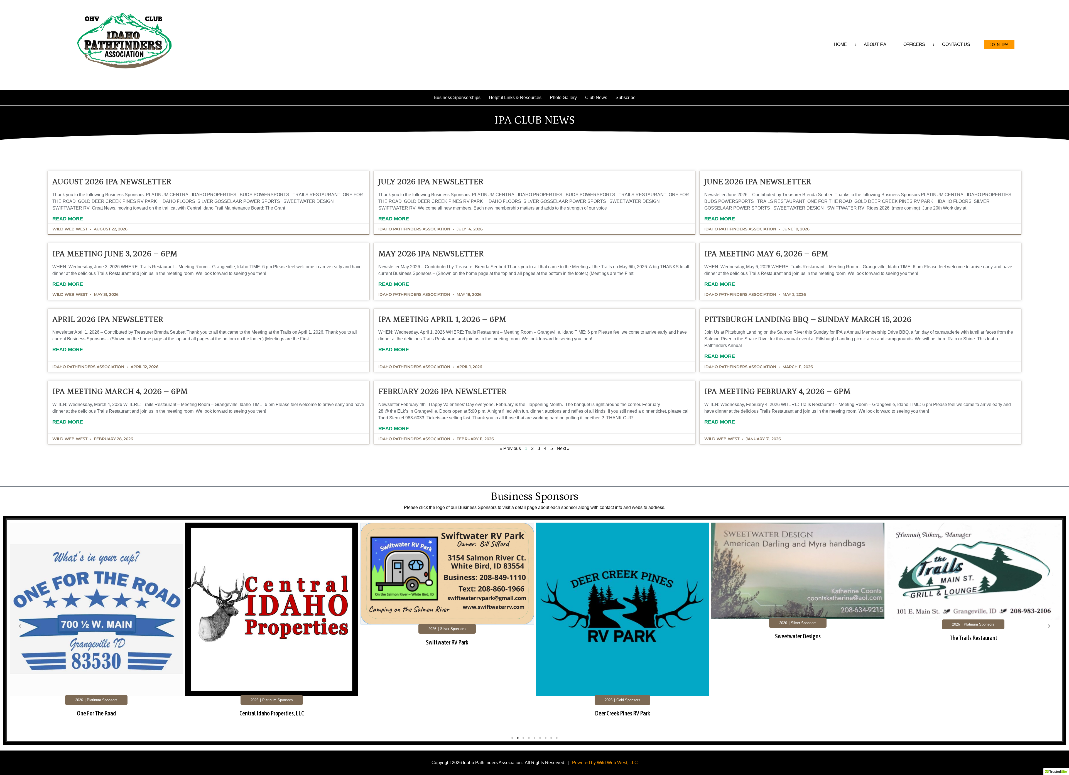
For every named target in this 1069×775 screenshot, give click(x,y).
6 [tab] (540, 738)
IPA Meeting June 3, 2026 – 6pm (114, 254)
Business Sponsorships (457, 97)
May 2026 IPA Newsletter (431, 254)
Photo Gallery (563, 97)
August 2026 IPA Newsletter (111, 181)
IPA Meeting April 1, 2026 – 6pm (442, 319)
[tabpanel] (96, 628)
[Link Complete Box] (96, 627)
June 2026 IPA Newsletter (757, 181)
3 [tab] (523, 738)
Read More (67, 219)
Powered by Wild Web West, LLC (605, 762)
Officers (914, 44)
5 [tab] (534, 738)
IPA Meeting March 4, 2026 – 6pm (120, 391)
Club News (596, 97)
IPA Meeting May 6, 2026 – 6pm (766, 254)
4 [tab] (529, 738)
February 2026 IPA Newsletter (442, 391)
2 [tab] (518, 738)
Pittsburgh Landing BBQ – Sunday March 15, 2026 (807, 319)
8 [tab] (551, 738)
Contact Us (956, 44)
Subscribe (626, 97)
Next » (563, 448)
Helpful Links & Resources (515, 97)
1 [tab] (512, 738)
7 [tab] (545, 738)
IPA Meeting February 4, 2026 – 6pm (777, 391)
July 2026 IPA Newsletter (431, 181)
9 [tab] (557, 738)
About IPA (875, 44)
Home (840, 44)
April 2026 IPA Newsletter (107, 319)
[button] (20, 626)
